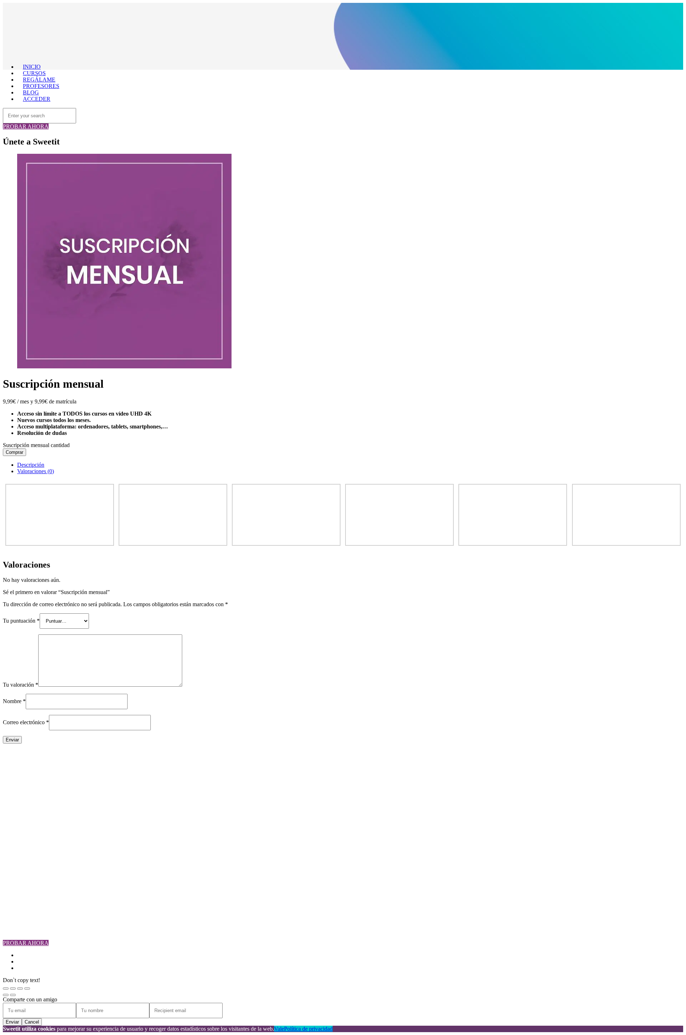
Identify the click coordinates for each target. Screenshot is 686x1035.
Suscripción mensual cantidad (36, 445)
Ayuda (24, 855)
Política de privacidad (308, 1029)
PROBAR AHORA (26, 126)
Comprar (14, 452)
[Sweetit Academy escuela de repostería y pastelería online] (181, 54)
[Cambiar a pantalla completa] (20, 988)
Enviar (12, 1022)
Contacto (27, 798)
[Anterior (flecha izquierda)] (6, 995)
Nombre (14, 701)
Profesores (29, 778)
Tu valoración (20, 685)
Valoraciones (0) (35, 471)
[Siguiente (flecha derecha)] (13, 995)
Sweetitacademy (35, 894)
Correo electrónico (26, 722)
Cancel (32, 1022)
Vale (279, 1029)
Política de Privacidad (41, 849)
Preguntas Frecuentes (41, 791)
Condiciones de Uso (40, 842)
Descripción (30, 465)
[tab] (350, 465)
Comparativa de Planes (43, 785)
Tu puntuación (21, 621)
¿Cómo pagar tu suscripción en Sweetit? (62, 836)
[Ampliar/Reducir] (27, 988)
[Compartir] (13, 988)
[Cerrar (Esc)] (6, 988)
